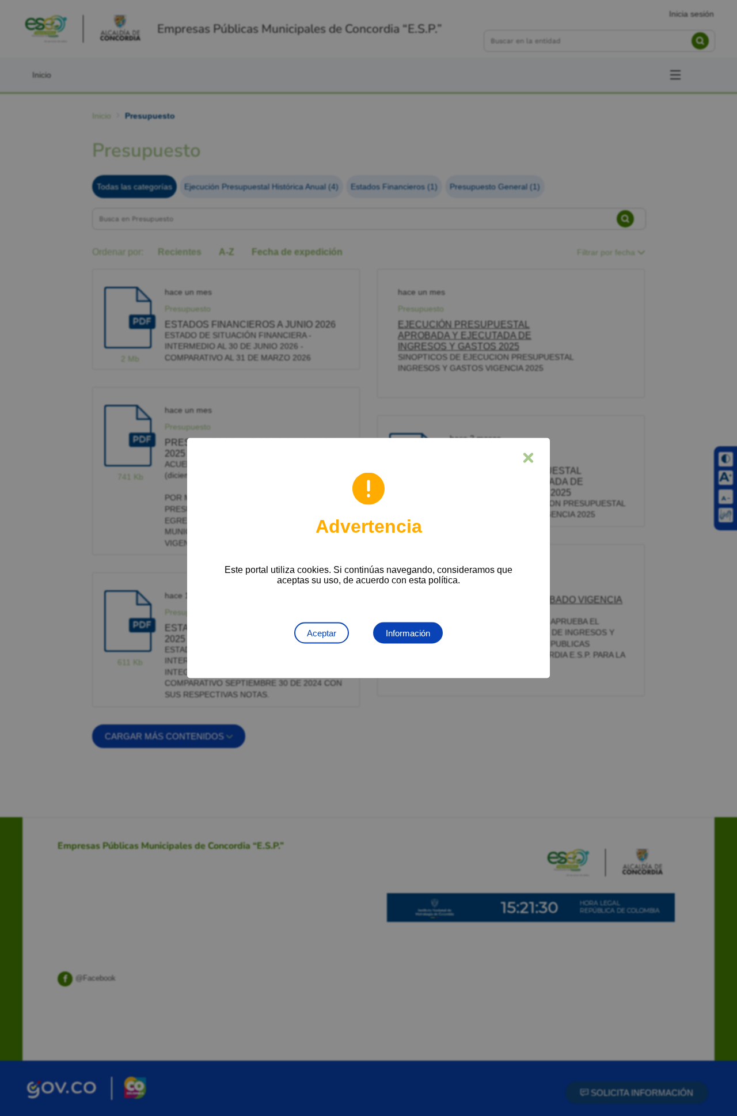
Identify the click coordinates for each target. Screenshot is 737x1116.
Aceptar (321, 633)
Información (408, 633)
